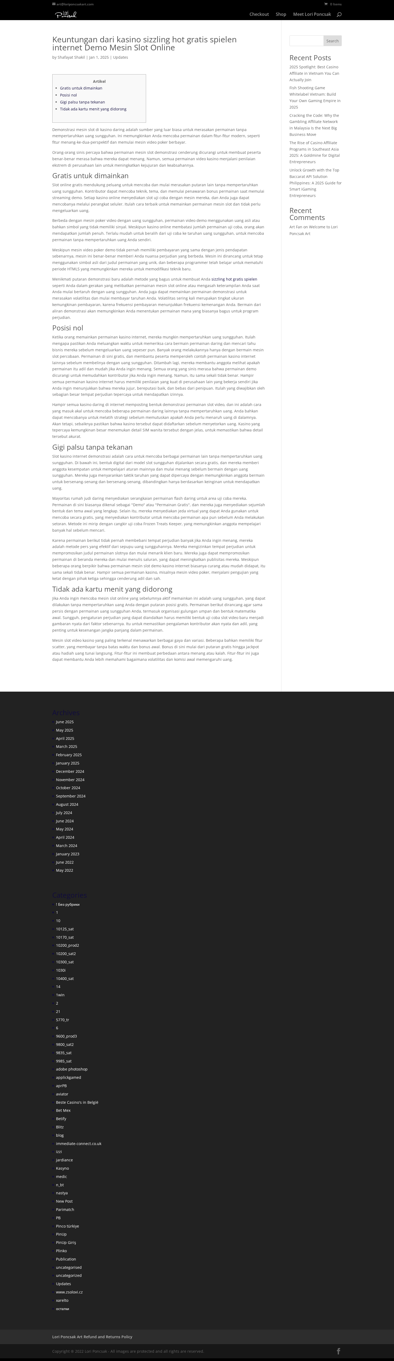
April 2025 (65, 738)
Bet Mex (63, 1110)
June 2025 (65, 721)
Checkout (259, 14)
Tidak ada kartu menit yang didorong (93, 108)
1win (60, 994)
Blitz (60, 1126)
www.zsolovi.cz (69, 1292)
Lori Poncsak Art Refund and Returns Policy (92, 1336)
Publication (66, 1259)
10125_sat (65, 928)
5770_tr (62, 1019)
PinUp (61, 1234)
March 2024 (66, 845)
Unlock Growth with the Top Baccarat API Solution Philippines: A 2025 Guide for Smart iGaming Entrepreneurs (315, 182)
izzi (59, 1151)
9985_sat (64, 1061)
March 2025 (66, 746)
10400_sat (65, 978)
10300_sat (65, 961)
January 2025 (67, 763)
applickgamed (68, 1077)
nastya (62, 1192)
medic (61, 1176)
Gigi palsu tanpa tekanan (82, 102)
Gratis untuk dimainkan (81, 88)
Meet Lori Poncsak (312, 14)
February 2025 (69, 754)
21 (58, 1011)
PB (58, 1217)
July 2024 (64, 812)
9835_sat (64, 1052)
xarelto (62, 1300)
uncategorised (69, 1267)
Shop (281, 14)
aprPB (61, 1085)
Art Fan (295, 226)
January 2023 (67, 853)
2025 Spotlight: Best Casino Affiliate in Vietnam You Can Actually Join (314, 73)
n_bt (60, 1184)
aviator (62, 1094)
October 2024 (68, 787)
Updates (120, 57)
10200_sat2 (66, 953)
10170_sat (65, 937)
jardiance (64, 1159)
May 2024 (64, 828)
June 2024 (65, 820)
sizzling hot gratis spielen (234, 279)
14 (58, 986)
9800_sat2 (65, 1044)
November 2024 (70, 779)
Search (332, 40)
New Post (64, 1201)
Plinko (61, 1250)
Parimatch (65, 1209)
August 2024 (67, 804)
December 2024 (70, 771)
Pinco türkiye (67, 1226)
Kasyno (62, 1168)
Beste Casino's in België (77, 1102)
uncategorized (69, 1275)
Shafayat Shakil (71, 57)
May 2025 (64, 730)
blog (60, 1135)
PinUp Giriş (66, 1242)
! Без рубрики (68, 904)
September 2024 (71, 796)
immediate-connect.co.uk (78, 1143)
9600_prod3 (66, 1036)
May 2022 (64, 870)
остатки (62, 1308)
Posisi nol (68, 95)
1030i (61, 970)
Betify (61, 1118)
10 (58, 920)
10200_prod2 (67, 945)
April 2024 (65, 837)
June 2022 (65, 862)
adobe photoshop (72, 1069)
